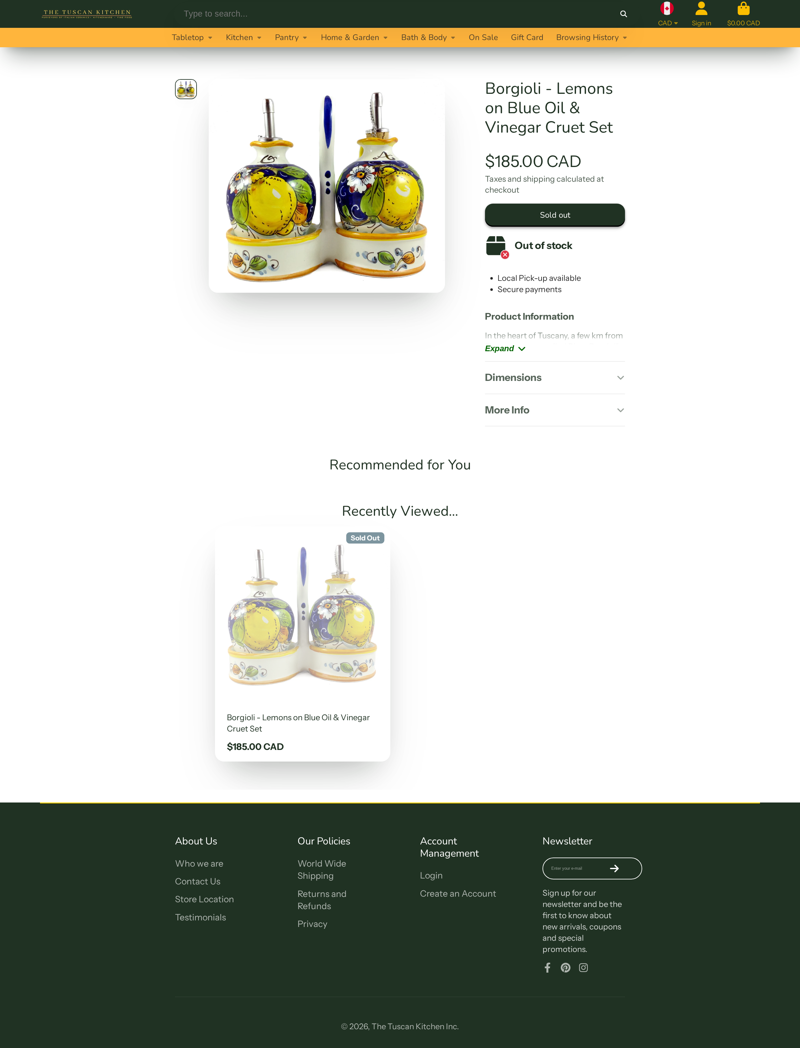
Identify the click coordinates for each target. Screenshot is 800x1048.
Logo (87, 14)
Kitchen (239, 37)
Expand (499, 348)
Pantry (287, 37)
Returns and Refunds (322, 900)
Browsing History (587, 37)
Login (431, 875)
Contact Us (197, 881)
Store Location (204, 899)
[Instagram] (583, 968)
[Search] (624, 14)
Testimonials (200, 917)
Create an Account (458, 893)
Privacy (313, 924)
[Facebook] (547, 968)
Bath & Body (424, 37)
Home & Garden (350, 37)
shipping (539, 179)
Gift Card (527, 37)
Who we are (199, 863)
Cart (743, 14)
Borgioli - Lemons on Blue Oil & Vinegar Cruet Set (302, 644)
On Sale (483, 37)
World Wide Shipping (322, 869)
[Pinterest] (566, 968)
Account (701, 14)
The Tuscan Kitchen (408, 1026)
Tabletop (188, 37)
